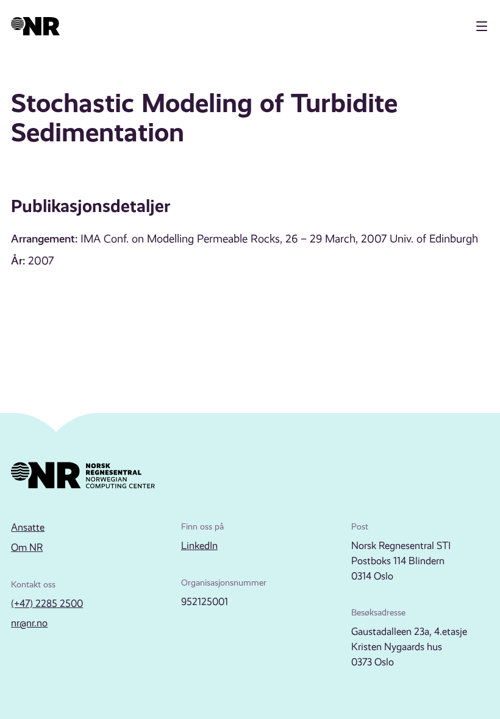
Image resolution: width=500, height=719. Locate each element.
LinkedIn (199, 545)
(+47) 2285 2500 (47, 603)
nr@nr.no (29, 623)
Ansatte (28, 527)
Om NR (27, 547)
